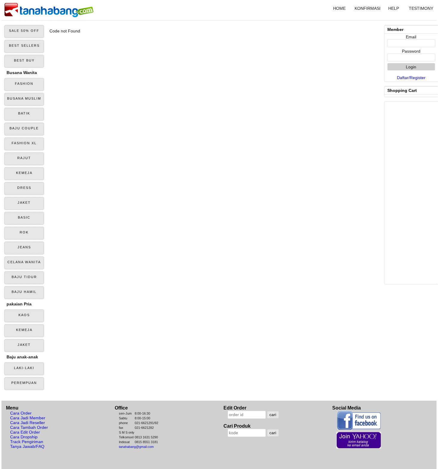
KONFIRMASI (367, 8)
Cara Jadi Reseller (27, 422)
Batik (24, 113)
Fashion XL (24, 143)
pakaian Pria (19, 304)
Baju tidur (24, 277)
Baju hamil (24, 292)
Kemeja (24, 173)
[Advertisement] (214, 75)
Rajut (24, 158)
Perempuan (24, 383)
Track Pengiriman (26, 441)
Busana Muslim (24, 98)
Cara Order (21, 413)
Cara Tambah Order (29, 427)
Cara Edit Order (25, 432)
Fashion (24, 83)
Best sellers (24, 45)
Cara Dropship (24, 437)
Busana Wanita (22, 72)
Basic (24, 217)
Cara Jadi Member (27, 417)
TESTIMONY (421, 8)
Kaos (24, 315)
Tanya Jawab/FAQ (27, 446)
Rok (24, 232)
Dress (24, 187)
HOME (339, 8)
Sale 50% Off (24, 30)
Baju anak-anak (22, 357)
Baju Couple (24, 128)
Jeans (24, 247)
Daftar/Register (411, 77)
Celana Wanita (24, 262)
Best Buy (24, 60)
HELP (393, 8)
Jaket (24, 202)
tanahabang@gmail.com (136, 446)
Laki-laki (24, 368)
